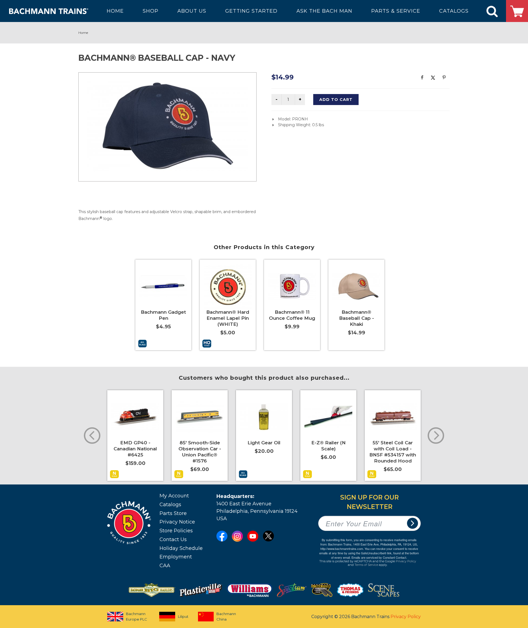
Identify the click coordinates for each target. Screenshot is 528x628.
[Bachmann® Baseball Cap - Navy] (167, 126)
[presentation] (92, 435)
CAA (165, 566)
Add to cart (336, 99)
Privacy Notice (177, 522)
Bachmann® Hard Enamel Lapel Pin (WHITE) (227, 318)
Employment (176, 557)
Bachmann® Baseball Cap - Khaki (356, 318)
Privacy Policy (406, 561)
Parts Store (173, 513)
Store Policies (176, 531)
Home (83, 33)
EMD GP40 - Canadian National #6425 (135, 449)
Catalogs (170, 505)
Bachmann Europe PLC (136, 616)
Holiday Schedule (181, 548)
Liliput (183, 616)
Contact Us (173, 539)
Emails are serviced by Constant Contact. (379, 557)
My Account (174, 496)
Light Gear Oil (264, 442)
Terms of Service (366, 565)
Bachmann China (226, 616)
